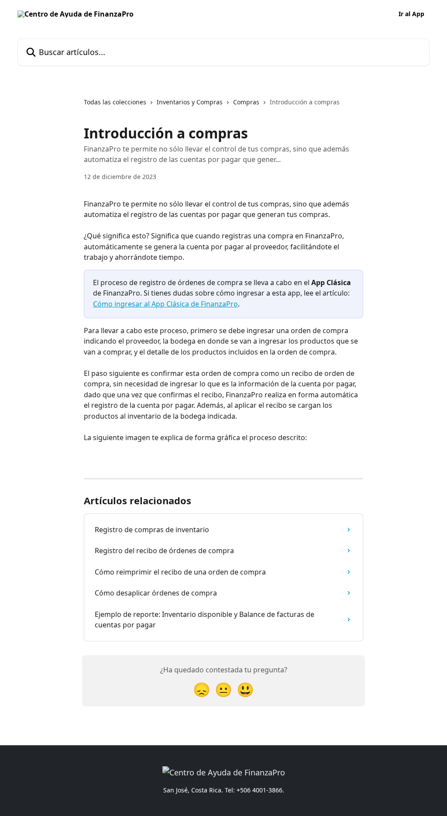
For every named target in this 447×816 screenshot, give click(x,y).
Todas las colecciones (115, 102)
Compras (246, 102)
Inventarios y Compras (190, 102)
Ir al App (411, 14)
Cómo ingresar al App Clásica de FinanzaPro (165, 304)
